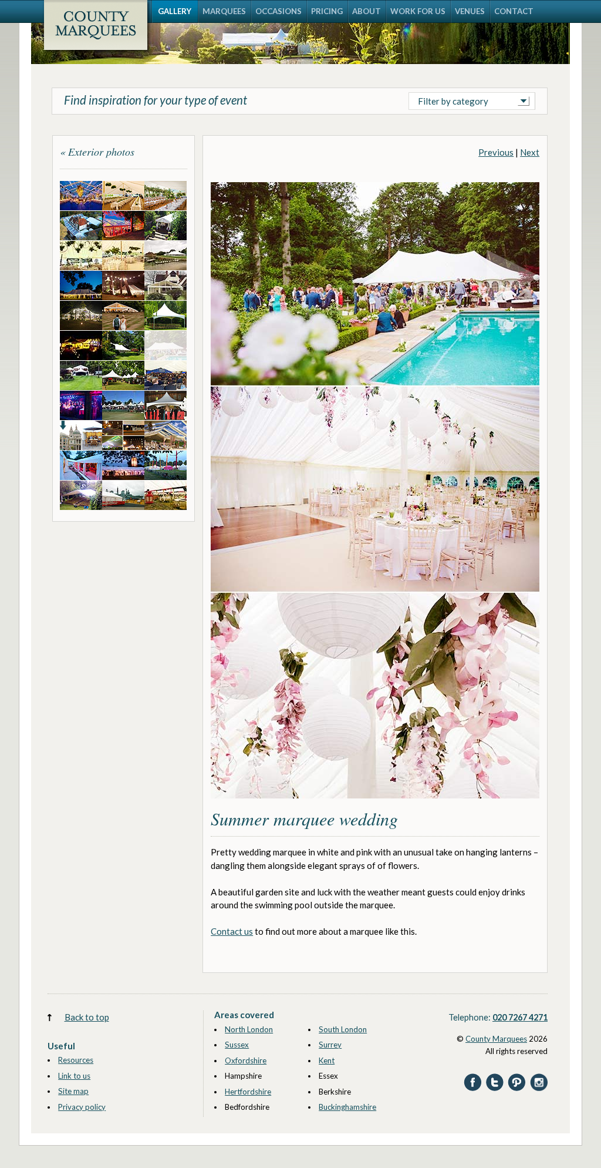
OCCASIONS (278, 11)
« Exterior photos (97, 152)
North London (249, 1029)
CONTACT (514, 11)
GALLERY (174, 11)
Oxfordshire (245, 1060)
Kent (327, 1060)
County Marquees (496, 1038)
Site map (73, 1091)
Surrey (330, 1044)
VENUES (470, 11)
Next (529, 152)
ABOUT (366, 11)
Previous (496, 152)
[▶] (375, 804)
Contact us (232, 931)
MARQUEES (224, 11)
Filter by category (453, 101)
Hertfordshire (248, 1091)
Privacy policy (82, 1107)
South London (343, 1029)
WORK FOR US (417, 11)
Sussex (237, 1044)
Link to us (74, 1075)
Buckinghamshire (347, 1107)
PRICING (327, 11)
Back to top (87, 1017)
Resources (75, 1060)
